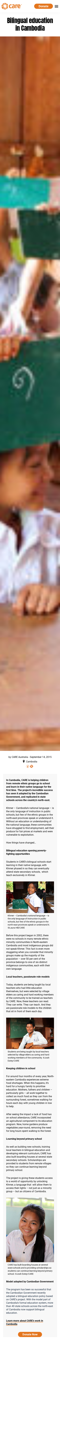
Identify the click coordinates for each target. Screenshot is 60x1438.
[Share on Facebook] (27, 766)
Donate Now (30, 1334)
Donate (43, 6)
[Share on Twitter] (31, 766)
